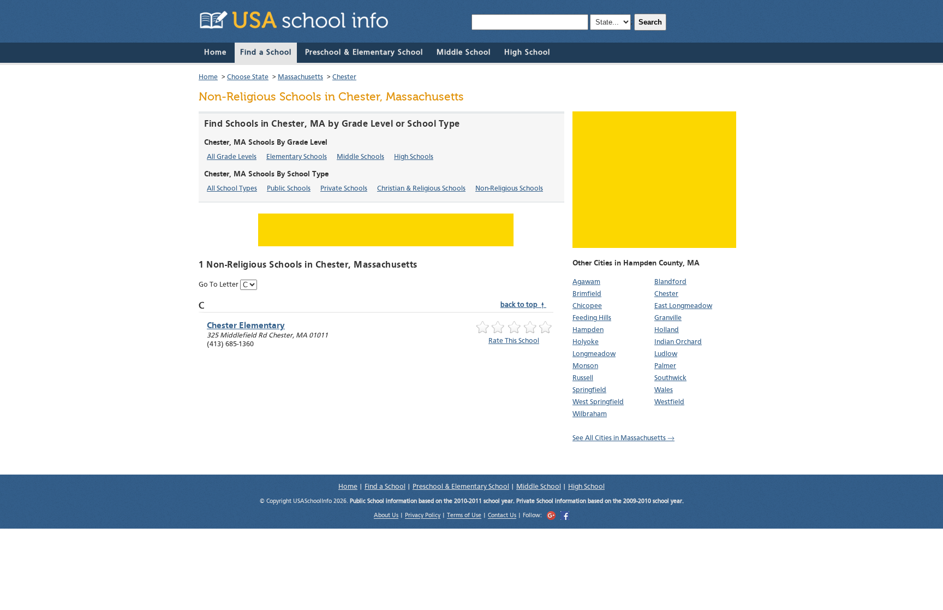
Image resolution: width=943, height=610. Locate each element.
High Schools (413, 157)
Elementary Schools (296, 157)
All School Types (232, 188)
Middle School (464, 52)
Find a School (265, 52)
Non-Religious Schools (509, 188)
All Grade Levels (231, 157)
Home (215, 52)
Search (650, 22)
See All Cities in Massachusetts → (623, 438)
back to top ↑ (523, 305)
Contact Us (502, 516)
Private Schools (343, 188)
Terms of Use (464, 516)
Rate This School (513, 341)
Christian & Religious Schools (421, 188)
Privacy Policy (422, 516)
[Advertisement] (654, 179)
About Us (386, 516)
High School (527, 52)
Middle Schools (360, 157)
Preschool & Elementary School (364, 52)
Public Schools (289, 188)
